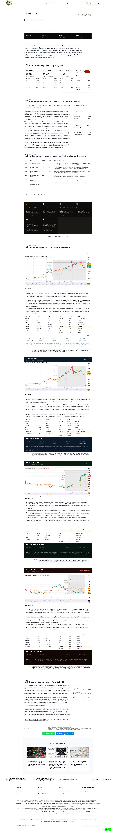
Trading (45, 3)
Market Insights (63, 793)
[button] (109, 829)
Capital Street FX (24, 825)
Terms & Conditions (50, 819)
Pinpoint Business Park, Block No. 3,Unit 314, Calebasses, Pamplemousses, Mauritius (18, 779)
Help (67, 3)
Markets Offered (42, 793)
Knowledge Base (85, 791)
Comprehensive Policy (45, 821)
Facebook (61, 733)
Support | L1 (98, 779)
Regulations (19, 793)
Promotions (61, 3)
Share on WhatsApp (49, 733)
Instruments (41, 790)
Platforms (40, 791)
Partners (82, 3)
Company (38, 3)
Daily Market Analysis (64, 790)
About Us (19, 790)
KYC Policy (68, 819)
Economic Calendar (64, 791)
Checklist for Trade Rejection (77, 819)
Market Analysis (52, 3)
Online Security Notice (23, 819)
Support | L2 (108, 779)
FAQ (83, 790)
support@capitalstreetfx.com (69, 779)
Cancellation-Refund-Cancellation (68, 821)
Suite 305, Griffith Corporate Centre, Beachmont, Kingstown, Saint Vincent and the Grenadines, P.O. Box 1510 (45, 779)
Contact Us (19, 791)
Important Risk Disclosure (60, 819)
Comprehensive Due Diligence (90, 819)
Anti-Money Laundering (55, 821)
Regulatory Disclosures (40, 819)
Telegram (70, 733)
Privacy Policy (31, 819)
